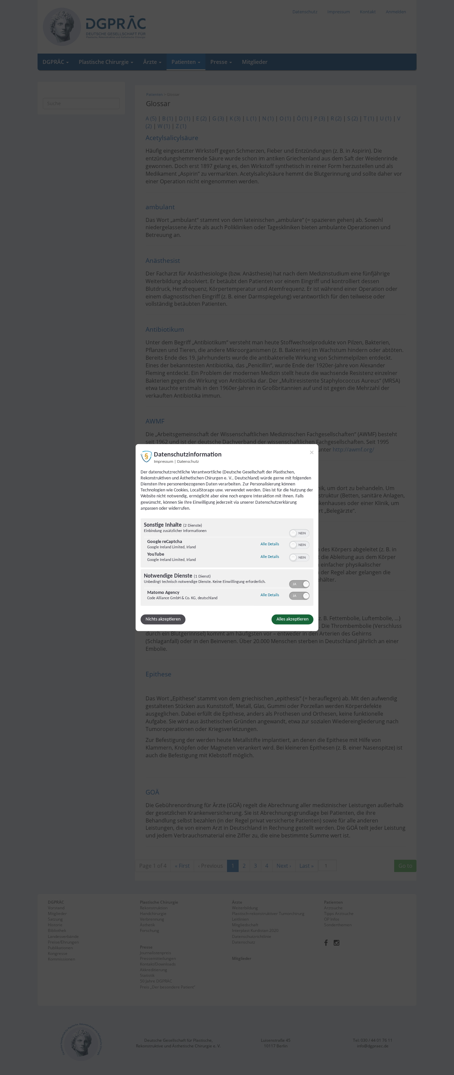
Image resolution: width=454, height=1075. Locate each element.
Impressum (163, 461)
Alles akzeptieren (292, 619)
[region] (227, 563)
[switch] (299, 533)
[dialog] (227, 537)
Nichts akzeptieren (163, 619)
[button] (293, 533)
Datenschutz (188, 461)
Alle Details (270, 544)
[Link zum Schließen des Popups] (311, 452)
